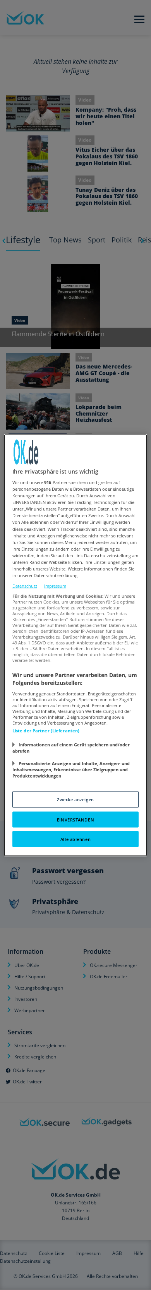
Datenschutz (24, 586)
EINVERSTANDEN (75, 819)
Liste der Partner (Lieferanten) (46, 730)
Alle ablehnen (75, 839)
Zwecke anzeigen (75, 799)
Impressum (55, 586)
